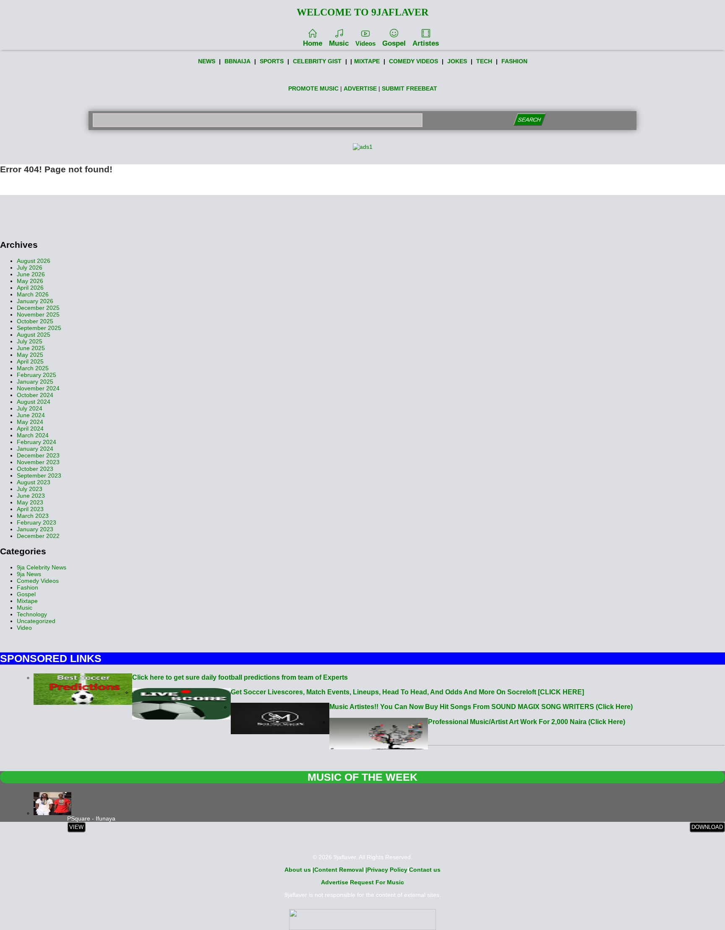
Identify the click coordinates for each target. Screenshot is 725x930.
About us (297, 869)
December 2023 (38, 455)
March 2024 (33, 435)
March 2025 (33, 368)
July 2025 (29, 341)
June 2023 (31, 495)
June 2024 (31, 415)
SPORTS (272, 61)
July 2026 (29, 267)
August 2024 (33, 401)
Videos (365, 43)
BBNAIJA (237, 61)
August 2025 (33, 334)
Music (339, 43)
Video (24, 627)
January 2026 (35, 301)
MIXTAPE (367, 61)
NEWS (206, 61)
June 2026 (31, 274)
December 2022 (38, 536)
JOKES (457, 61)
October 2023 (35, 468)
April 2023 (30, 509)
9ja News (29, 574)
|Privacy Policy (386, 869)
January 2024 (35, 448)
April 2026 (30, 287)
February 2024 (36, 442)
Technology (32, 614)
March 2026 (33, 294)
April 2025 (30, 361)
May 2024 (30, 421)
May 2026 (30, 281)
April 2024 (30, 428)
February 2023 (36, 522)
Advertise (334, 882)
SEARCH (529, 120)
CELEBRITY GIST (317, 61)
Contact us (425, 869)
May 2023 (30, 502)
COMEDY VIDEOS (413, 61)
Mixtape (27, 600)
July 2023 (29, 489)
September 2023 (39, 475)
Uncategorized (36, 621)
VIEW (76, 827)
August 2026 (33, 260)
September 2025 (39, 328)
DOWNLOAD (707, 827)
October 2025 (35, 321)
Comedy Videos (38, 580)
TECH (484, 61)
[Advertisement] (362, 214)
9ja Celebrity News (41, 567)
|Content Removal (338, 869)
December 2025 (38, 307)
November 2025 (38, 314)
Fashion (27, 587)
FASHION (514, 61)
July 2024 (29, 408)
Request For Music (377, 882)
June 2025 (31, 348)
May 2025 (30, 354)
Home (312, 43)
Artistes (425, 43)
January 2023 (35, 529)
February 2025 (36, 374)
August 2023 (33, 482)
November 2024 (38, 388)
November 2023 (38, 462)
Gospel (394, 43)
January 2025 (35, 381)
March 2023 (33, 515)
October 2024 (35, 395)
